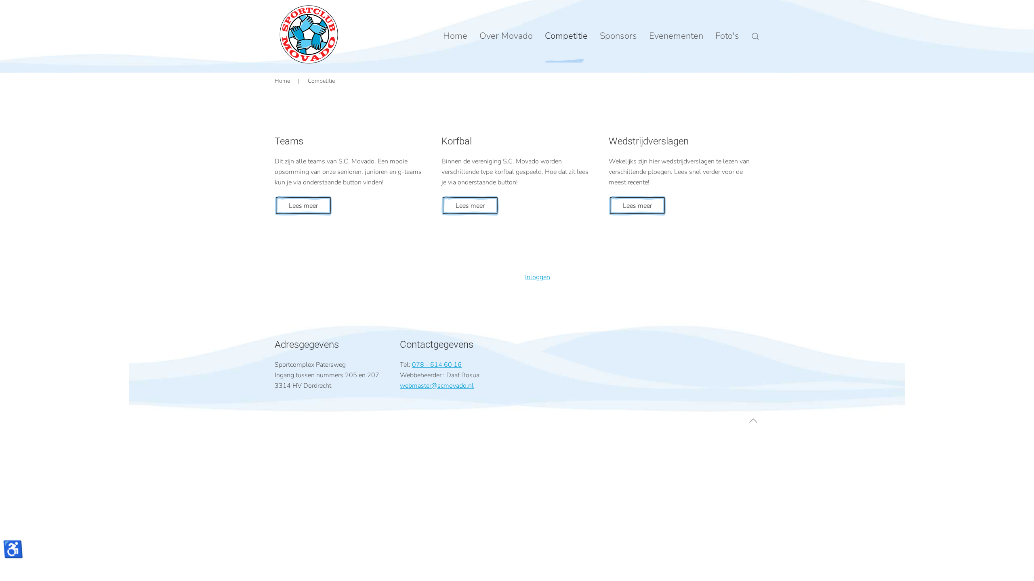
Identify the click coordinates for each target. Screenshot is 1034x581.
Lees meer (303, 205)
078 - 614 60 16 (437, 364)
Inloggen (537, 277)
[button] (755, 36)
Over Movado (506, 36)
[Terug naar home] (309, 34)
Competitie (566, 36)
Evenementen (676, 36)
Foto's (727, 36)
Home (455, 36)
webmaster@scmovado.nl (437, 385)
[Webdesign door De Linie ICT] (295, 287)
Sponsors (618, 36)
